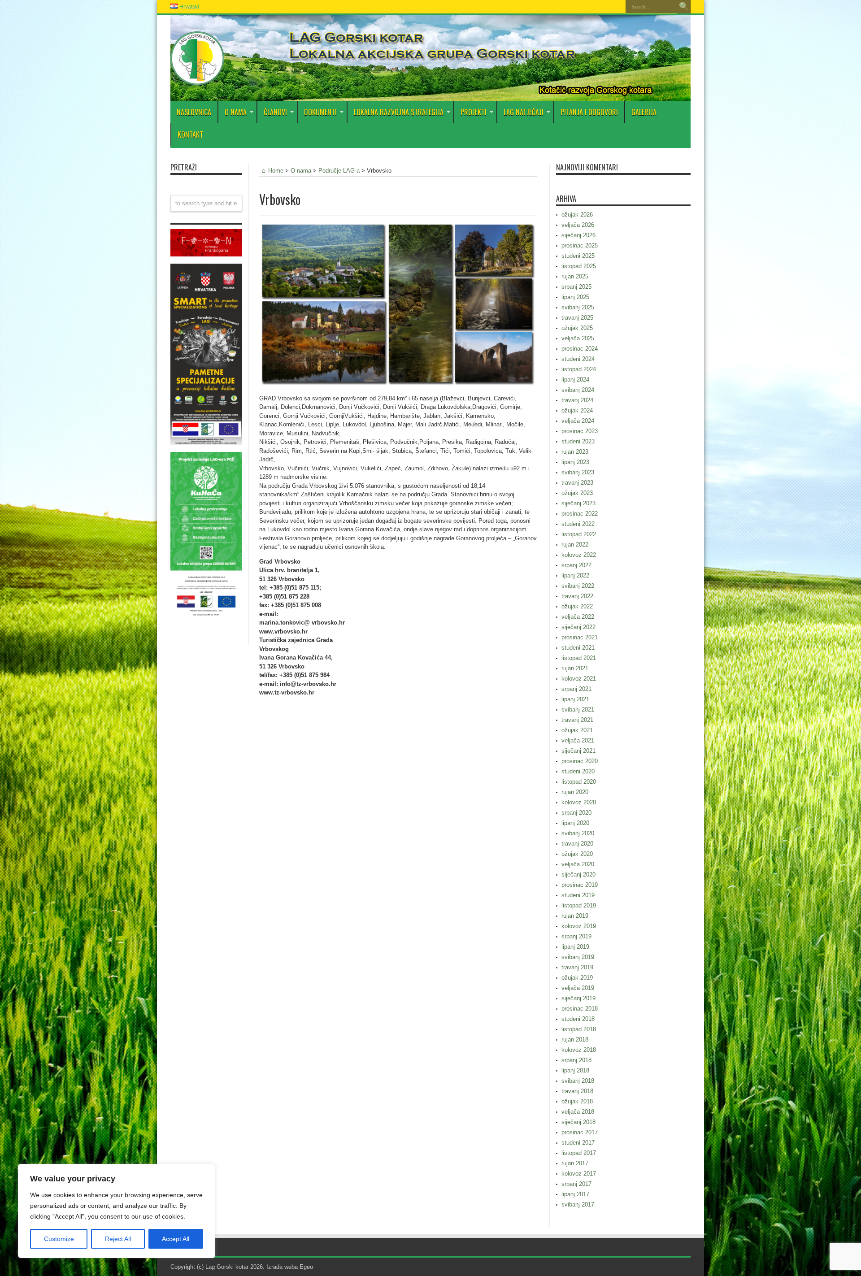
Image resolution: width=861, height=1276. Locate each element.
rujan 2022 (574, 544)
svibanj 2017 (577, 1204)
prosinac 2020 (579, 761)
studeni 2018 (578, 1019)
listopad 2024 (578, 369)
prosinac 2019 (579, 884)
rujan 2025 (574, 276)
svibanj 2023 (577, 472)
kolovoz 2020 (578, 802)
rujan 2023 (574, 451)
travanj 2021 (577, 719)
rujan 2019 (574, 915)
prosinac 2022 (579, 513)
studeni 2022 (578, 524)
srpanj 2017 (576, 1184)
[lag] (197, 78)
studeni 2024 (578, 359)
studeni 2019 (578, 895)
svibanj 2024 (577, 389)
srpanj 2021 (576, 689)
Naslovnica (194, 112)
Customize (59, 1238)
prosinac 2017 (579, 1132)
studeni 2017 (578, 1142)
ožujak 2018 (577, 1101)
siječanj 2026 (578, 235)
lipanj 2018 (575, 1070)
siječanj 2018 (578, 1122)
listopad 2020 (578, 781)
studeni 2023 (578, 441)
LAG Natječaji (524, 112)
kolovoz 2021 (578, 678)
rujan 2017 (574, 1163)
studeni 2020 (578, 771)
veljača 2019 (577, 988)
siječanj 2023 (578, 503)
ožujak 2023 (577, 493)
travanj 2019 (577, 967)
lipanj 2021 (575, 699)
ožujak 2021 (577, 730)
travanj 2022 (577, 596)
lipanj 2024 (575, 379)
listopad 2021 (578, 658)
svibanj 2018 (577, 1080)
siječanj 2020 (578, 874)
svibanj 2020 (577, 833)
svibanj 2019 (577, 957)
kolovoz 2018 (578, 1049)
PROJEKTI (474, 112)
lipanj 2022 (575, 575)
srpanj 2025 (576, 286)
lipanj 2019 (575, 946)
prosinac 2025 (579, 245)
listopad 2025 (578, 266)
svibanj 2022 (577, 585)
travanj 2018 (577, 1091)
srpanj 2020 (576, 812)
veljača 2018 (577, 1111)
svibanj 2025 (577, 307)
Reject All (118, 1238)
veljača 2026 (577, 224)
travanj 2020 (577, 843)
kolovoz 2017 (578, 1173)
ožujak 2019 (577, 977)
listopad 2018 (578, 1029)
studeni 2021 (578, 647)
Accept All (175, 1238)
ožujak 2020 (577, 854)
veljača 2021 (577, 740)
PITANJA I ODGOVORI (589, 112)
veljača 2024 (577, 420)
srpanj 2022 (576, 565)
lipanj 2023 (575, 462)
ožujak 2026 (577, 214)
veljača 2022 (577, 616)
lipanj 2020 (575, 823)
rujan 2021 (574, 668)
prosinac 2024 (579, 348)
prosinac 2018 (579, 1008)
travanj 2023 (577, 482)
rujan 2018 (574, 1039)
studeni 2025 (578, 255)
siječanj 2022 (578, 627)
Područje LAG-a (339, 170)
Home (275, 170)
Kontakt (190, 134)
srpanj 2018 (576, 1060)
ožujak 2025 (577, 328)
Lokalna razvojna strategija (399, 112)
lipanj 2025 (575, 297)
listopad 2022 (578, 534)
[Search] (684, 6)
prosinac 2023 (579, 431)
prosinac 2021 (579, 637)
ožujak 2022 (577, 606)
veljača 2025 (577, 338)
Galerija (644, 112)
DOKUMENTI (320, 112)
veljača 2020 (577, 864)
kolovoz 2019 (578, 926)
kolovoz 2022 (578, 554)
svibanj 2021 (577, 709)
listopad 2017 (578, 1153)
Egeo (306, 1266)
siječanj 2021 (578, 750)
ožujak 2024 (577, 410)
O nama (301, 170)
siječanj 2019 (578, 998)
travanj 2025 (577, 317)
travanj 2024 (577, 400)
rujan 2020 (574, 792)
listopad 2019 (578, 905)
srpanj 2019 (576, 936)
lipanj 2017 (575, 1194)
